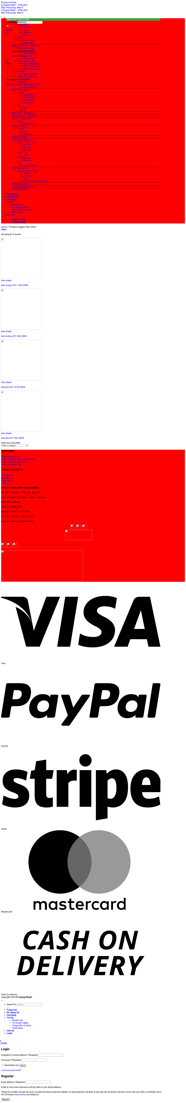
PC (18, 105)
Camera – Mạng (19, 126)
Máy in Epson (29, 53)
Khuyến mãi (17, 204)
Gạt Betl (27, 147)
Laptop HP (28, 102)
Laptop (20, 92)
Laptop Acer (28, 95)
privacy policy (19, 1094)
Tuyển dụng (17, 212)
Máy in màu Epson (31, 66)
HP (24, 110)
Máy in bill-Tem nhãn (27, 76)
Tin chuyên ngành (20, 207)
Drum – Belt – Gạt (25, 142)
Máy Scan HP (29, 87)
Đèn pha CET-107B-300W (13, 387)
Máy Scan (22, 81)
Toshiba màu (29, 40)
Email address (13, 1082)
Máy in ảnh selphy (31, 63)
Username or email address (19, 1055)
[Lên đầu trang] (2, 1000)
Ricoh (25, 30)
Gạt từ (26, 178)
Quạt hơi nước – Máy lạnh (24, 116)
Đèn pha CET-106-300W (12, 438)
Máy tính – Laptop (20, 89)
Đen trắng (22, 24)
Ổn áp (20, 121)
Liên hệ (10, 215)
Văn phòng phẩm (20, 189)
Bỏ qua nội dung (8, 2)
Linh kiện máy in (19, 168)
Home (4, 227)
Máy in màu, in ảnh (26, 61)
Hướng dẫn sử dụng (21, 209)
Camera (21, 129)
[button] (9, 30)
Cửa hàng (11, 199)
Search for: (12, 22)
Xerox (25, 35)
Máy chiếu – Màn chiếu (22, 113)
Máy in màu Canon (31, 69)
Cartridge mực (24, 157)
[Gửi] (8, 25)
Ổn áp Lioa (28, 123)
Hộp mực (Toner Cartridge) (35, 181)
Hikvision (27, 134)
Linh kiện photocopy (21, 139)
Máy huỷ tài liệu (19, 137)
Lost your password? (11, 1070)
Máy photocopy (19, 22)
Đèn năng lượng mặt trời (23, 186)
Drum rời (27, 145)
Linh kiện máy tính (20, 184)
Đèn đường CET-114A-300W (14, 285)
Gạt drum (27, 150)
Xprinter (26, 79)
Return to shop (19, 56)
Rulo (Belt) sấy (30, 165)
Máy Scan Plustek (31, 84)
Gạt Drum (27, 176)
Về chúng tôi (13, 196)
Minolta (26, 32)
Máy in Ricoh (29, 58)
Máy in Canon (29, 50)
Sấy (19, 163)
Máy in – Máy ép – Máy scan (25, 45)
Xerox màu (28, 43)
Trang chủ (12, 194)
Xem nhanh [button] (6, 280)
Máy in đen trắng (25, 48)
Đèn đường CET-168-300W (14, 336)
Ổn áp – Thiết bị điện (21, 118)
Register (5, 1099)
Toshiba (26, 27)
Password (11, 1060)
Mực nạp (27, 160)
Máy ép (21, 71)
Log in (22, 1065)
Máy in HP (28, 56)
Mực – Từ (22, 152)
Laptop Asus (29, 97)
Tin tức (10, 202)
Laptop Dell (28, 100)
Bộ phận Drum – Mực (27, 171)
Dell (25, 108)
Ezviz (25, 131)
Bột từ (26, 155)
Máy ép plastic (30, 74)
